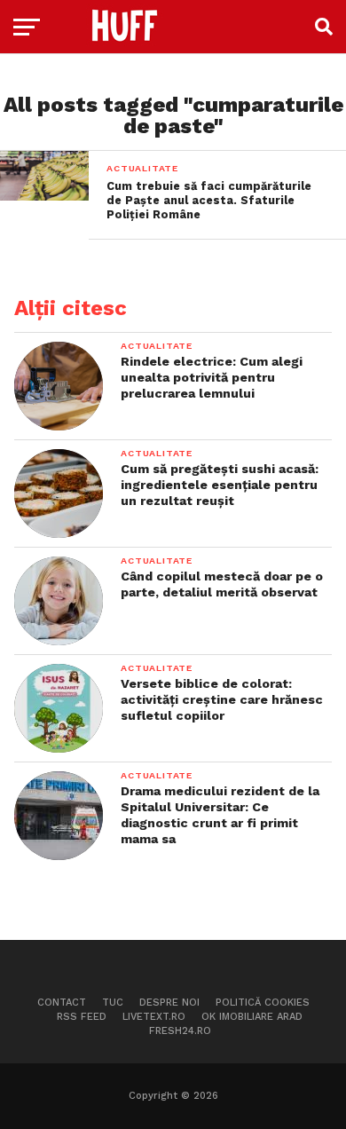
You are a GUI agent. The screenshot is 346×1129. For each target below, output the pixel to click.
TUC (112, 1002)
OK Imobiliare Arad (252, 1016)
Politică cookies (263, 1002)
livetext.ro (153, 1016)
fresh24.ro (180, 1031)
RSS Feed (81, 1016)
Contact (61, 1002)
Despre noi (169, 1002)
